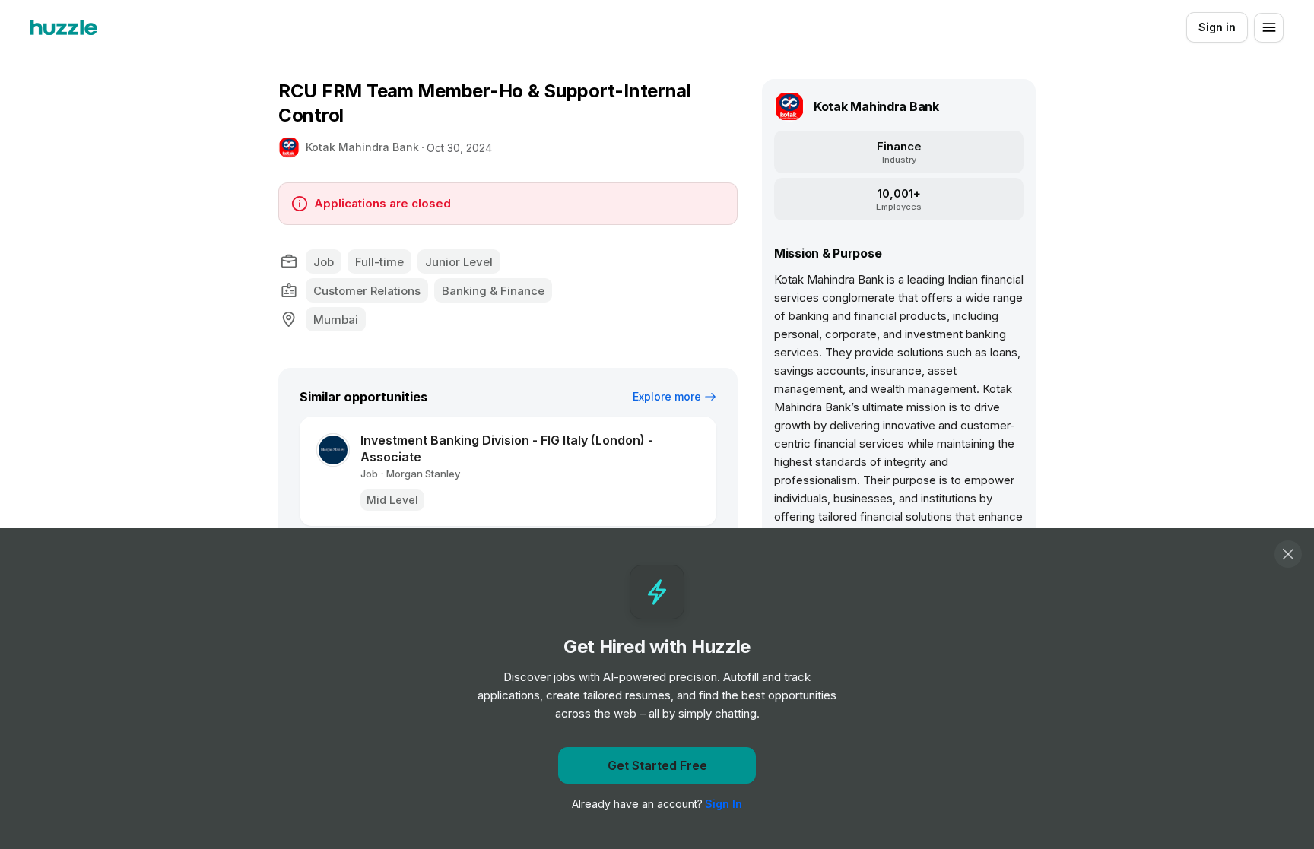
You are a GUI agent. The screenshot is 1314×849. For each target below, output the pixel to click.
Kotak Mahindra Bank (362, 147)
